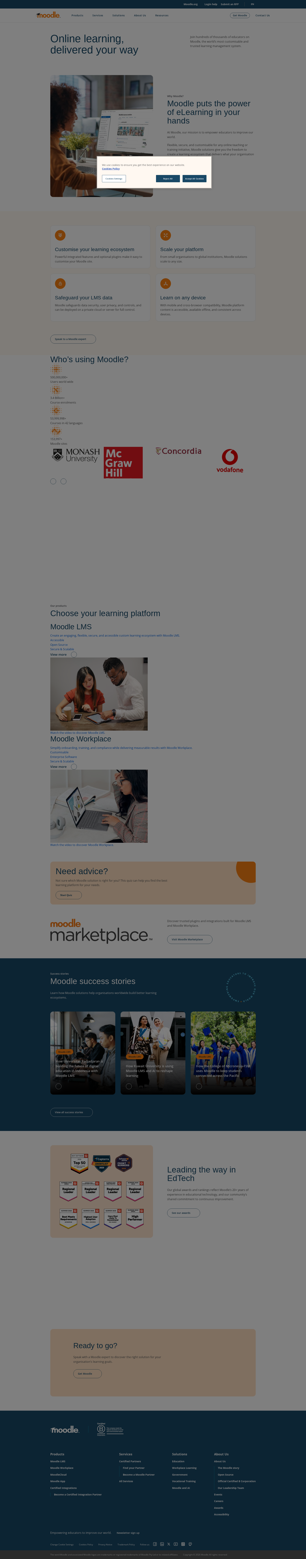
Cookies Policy (111, 168)
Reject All (168, 178)
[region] (154, 172)
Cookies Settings (114, 178)
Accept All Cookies (194, 178)
